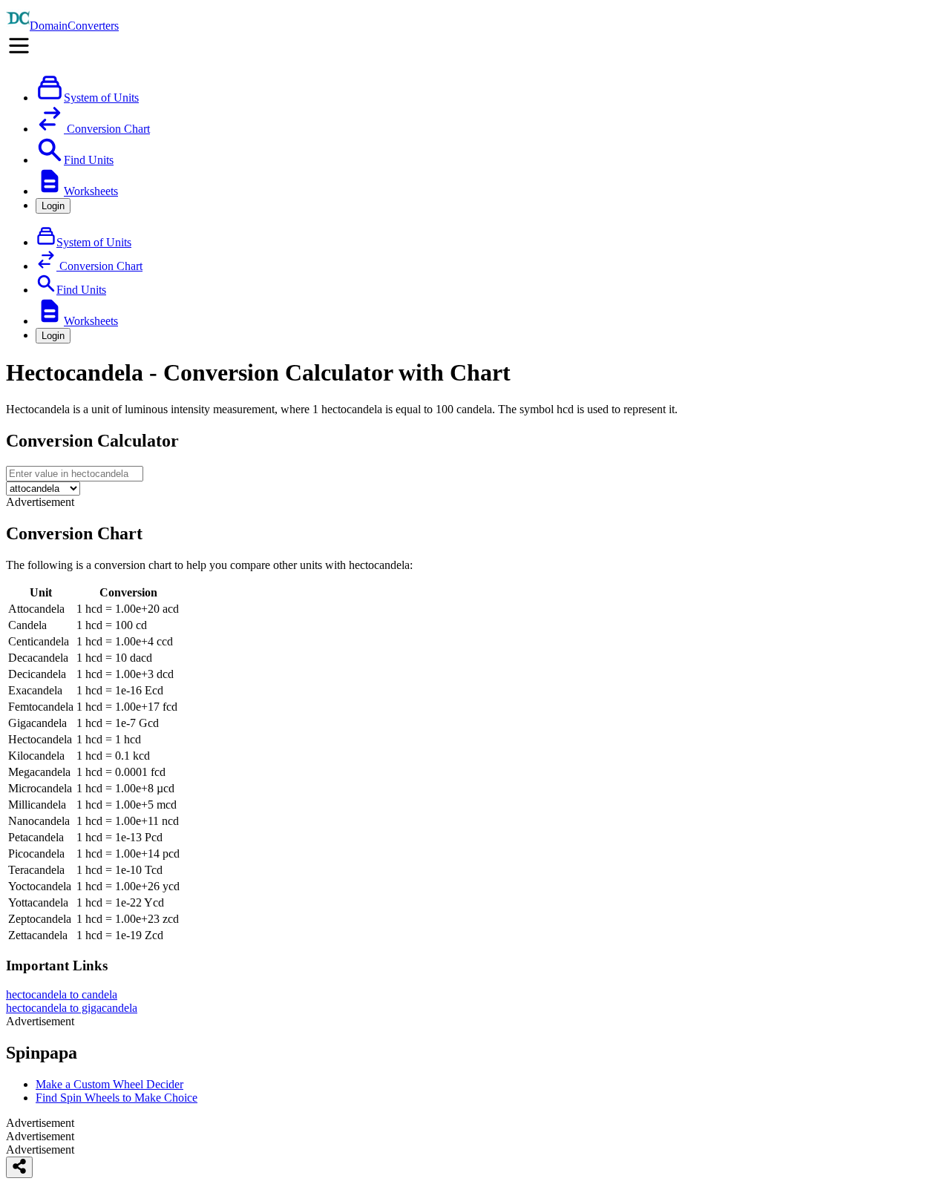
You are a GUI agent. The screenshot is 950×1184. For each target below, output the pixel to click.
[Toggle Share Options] (19, 1167)
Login (53, 205)
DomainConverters (74, 25)
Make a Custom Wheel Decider (109, 1084)
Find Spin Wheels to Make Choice (116, 1097)
